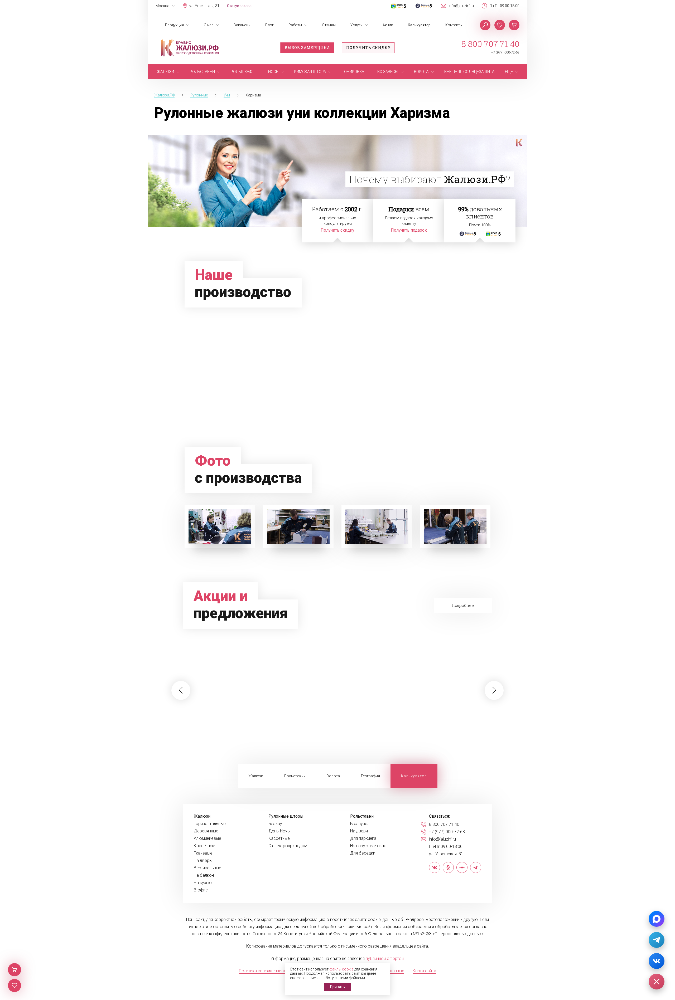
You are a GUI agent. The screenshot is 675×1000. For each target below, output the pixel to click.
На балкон (204, 875)
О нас (209, 25)
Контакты (453, 25)
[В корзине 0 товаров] (514, 25)
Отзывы (329, 25)
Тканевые (203, 853)
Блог (269, 25)
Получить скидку (368, 47)
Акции (388, 25)
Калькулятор (419, 25)
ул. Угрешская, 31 (204, 6)
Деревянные (206, 831)
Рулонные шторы (285, 816)
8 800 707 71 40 (490, 44)
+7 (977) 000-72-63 (505, 52)
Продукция (174, 25)
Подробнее (463, 605)
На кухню (203, 883)
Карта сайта (424, 970)
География (370, 776)
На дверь (203, 860)
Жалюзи (255, 776)
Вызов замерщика (307, 47)
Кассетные (204, 846)
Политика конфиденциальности (269, 970)
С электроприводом (287, 846)
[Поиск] (485, 25)
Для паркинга (363, 838)
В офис (201, 890)
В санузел (359, 824)
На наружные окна (368, 846)
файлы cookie (341, 969)
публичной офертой (385, 958)
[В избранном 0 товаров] (499, 25)
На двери (359, 831)
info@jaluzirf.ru (461, 6)
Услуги (356, 25)
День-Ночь (279, 831)
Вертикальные (207, 868)
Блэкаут (276, 824)
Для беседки (362, 853)
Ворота (333, 776)
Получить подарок (409, 230)
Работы (295, 25)
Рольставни (295, 776)
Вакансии (242, 25)
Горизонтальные (210, 824)
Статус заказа (239, 6)
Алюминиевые (207, 838)
